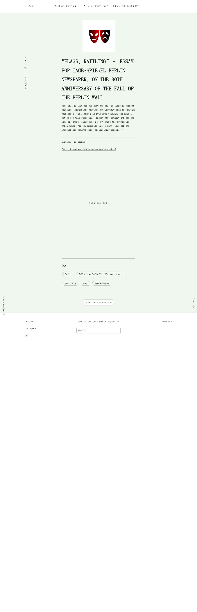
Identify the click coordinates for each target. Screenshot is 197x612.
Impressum (166, 321)
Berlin (68, 274)
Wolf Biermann (102, 283)
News (85, 283)
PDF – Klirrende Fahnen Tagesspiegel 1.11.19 (89, 149)
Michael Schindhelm (67, 6)
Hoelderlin (70, 283)
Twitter (29, 321)
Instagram (30, 328)
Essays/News (25, 83)
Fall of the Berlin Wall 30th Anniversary (100, 274)
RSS (26, 335)
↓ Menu (29, 6)
